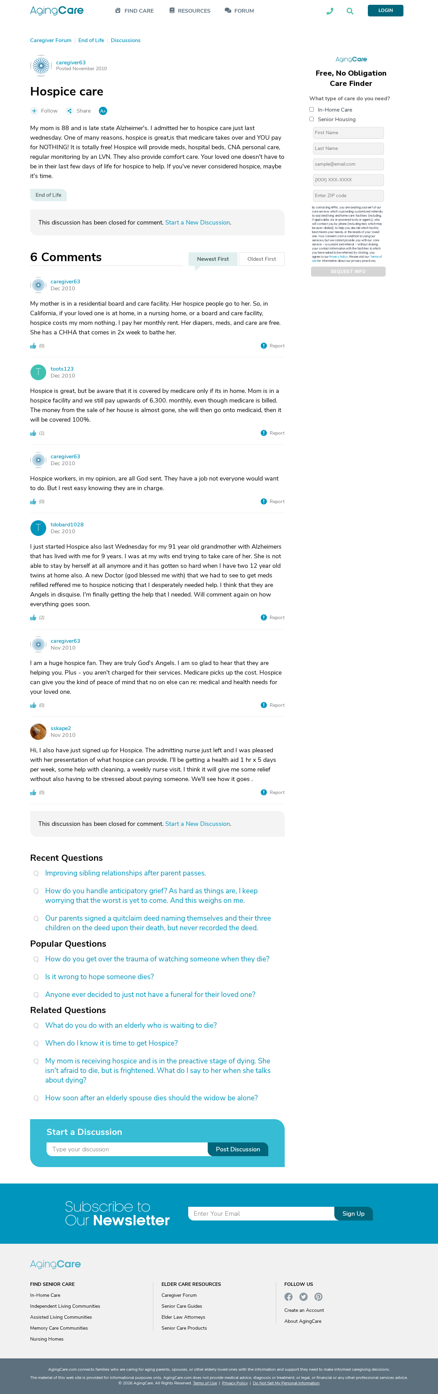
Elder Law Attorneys (183, 1317)
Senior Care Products (184, 1328)
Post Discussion (238, 1149)
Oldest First (261, 259)
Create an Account (304, 1310)
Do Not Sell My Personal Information (286, 1383)
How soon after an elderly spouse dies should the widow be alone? (151, 1098)
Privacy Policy (339, 257)
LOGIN (385, 10)
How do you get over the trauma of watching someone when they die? (157, 959)
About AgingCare (302, 1321)
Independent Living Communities (65, 1306)
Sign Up (354, 1214)
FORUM (244, 11)
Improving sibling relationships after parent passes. (125, 873)
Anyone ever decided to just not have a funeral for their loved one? (150, 994)
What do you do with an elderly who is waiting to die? (131, 1025)
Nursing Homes (47, 1339)
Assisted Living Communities (61, 1317)
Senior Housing (337, 119)
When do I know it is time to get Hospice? (111, 1043)
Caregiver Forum (179, 1295)
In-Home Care (335, 110)
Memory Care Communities (59, 1328)
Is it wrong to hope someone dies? (99, 977)
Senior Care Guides (182, 1306)
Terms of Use (205, 1383)
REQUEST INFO (348, 272)
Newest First (213, 259)
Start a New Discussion (197, 222)
